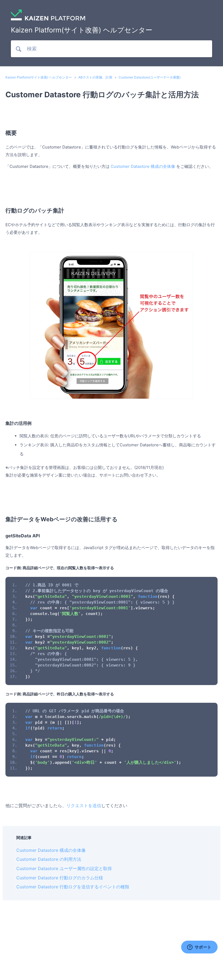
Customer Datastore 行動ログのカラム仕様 (59, 877)
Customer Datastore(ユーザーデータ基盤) (150, 77)
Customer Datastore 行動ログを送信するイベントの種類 (72, 886)
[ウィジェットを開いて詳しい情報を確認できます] (199, 947)
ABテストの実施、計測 (95, 77)
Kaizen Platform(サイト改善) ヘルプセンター (38, 77)
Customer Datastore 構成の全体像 (143, 166)
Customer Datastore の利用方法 (48, 859)
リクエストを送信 (83, 805)
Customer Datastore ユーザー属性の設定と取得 (64, 868)
